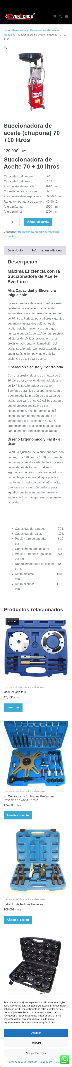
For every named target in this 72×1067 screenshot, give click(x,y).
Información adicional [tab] (47, 250)
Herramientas (20, 30)
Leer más (13, 707)
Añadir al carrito (38, 221)
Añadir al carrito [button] (18, 815)
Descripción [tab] (16, 250)
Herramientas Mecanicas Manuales (38, 231)
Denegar (36, 1042)
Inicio (7, 30)
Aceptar (36, 1032)
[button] (60, 16)
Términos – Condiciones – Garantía (45, 1062)
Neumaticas (11, 236)
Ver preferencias (36, 1053)
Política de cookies (16, 1062)
